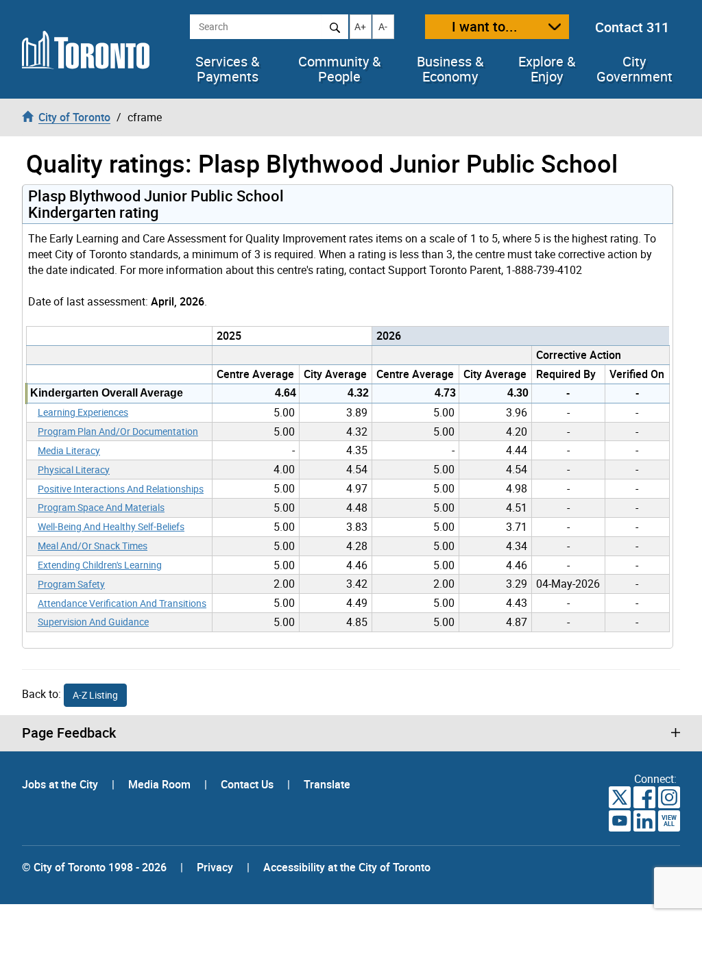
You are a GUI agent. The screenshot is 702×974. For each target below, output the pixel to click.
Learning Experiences (83, 412)
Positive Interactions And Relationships (121, 488)
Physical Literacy (74, 469)
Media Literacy (69, 450)
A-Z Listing (95, 694)
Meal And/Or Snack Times (92, 545)
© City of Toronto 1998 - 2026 (94, 867)
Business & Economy (450, 69)
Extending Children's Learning (100, 564)
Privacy (215, 867)
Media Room (160, 784)
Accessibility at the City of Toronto (347, 867)
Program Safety (71, 583)
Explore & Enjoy (546, 69)
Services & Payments (227, 69)
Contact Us (248, 784)
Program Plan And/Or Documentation (118, 431)
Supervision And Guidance (93, 621)
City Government (634, 69)
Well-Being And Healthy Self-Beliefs (111, 526)
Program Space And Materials (101, 507)
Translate (327, 784)
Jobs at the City (61, 784)
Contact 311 (632, 27)
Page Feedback (69, 733)
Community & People (339, 69)
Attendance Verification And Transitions (122, 603)
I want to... (485, 26)
